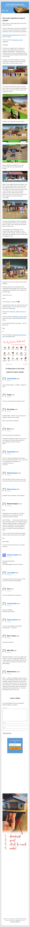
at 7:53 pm (8, 621)
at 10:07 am (9, 505)
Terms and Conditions (15, 921)
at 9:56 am (8, 475)
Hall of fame (12, 308)
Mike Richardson (12, 473)
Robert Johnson (12, 619)
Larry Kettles (11, 572)
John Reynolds (12, 603)
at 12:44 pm (9, 574)
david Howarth (11, 378)
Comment (5, 707)
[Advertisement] (15, 771)
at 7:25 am (8, 431)
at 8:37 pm (8, 652)
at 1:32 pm (8, 605)
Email (4, 727)
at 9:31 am (8, 453)
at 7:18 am (8, 411)
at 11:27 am (9, 556)
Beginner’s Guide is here (19, 316)
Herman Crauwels (12, 554)
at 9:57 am (8, 491)
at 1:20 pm (8, 591)
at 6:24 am (8, 380)
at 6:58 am (8, 396)
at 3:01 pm (8, 673)
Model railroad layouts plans (15, 4)
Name (4, 722)
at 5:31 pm (8, 638)
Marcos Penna (11, 489)
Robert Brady (11, 451)
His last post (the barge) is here (10, 35)
